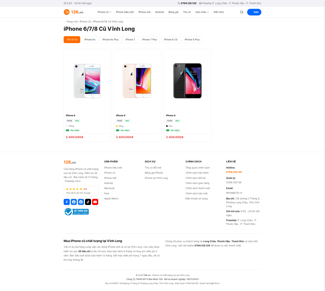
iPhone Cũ (85, 21)
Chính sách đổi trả (195, 177)
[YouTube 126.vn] (95, 202)
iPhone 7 (130, 39)
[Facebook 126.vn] (74, 202)
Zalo (256, 12)
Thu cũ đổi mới (153, 167)
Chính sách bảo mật (197, 193)
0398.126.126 (233, 182)
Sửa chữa (201, 12)
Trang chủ (72, 21)
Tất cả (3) (72, 39)
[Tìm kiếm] (241, 12)
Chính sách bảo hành (197, 172)
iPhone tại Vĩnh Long (156, 177)
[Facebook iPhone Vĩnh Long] (81, 202)
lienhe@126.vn (234, 192)
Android (159, 12)
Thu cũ (187, 12)
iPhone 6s (89, 39)
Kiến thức (219, 12)
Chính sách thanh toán (198, 188)
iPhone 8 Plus (192, 39)
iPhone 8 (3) (171, 39)
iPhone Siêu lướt (125, 12)
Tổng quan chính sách (198, 167)
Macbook (109, 188)
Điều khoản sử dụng (197, 198)
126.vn (147, 275)
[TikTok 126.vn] (88, 202)
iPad (106, 193)
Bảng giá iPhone (154, 172)
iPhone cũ (103, 12)
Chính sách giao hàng (197, 183)
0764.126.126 (188, 3)
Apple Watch (111, 198)
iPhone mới (144, 12)
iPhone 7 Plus (149, 39)
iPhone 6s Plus (110, 39)
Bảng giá (173, 12)
